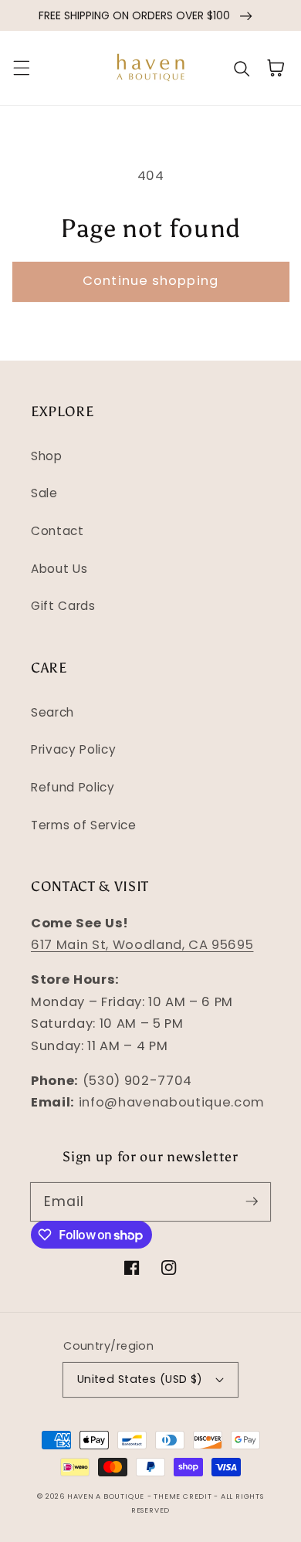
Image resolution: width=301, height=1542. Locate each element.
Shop (47, 456)
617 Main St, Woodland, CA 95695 (142, 945)
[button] (20, 67)
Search (52, 712)
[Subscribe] (251, 1201)
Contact (57, 531)
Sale (44, 493)
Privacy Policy (73, 749)
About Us (59, 569)
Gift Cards (63, 606)
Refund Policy (73, 787)
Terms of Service (84, 825)
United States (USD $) (140, 1379)
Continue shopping (150, 281)
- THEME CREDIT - (184, 1496)
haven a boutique (105, 1496)
